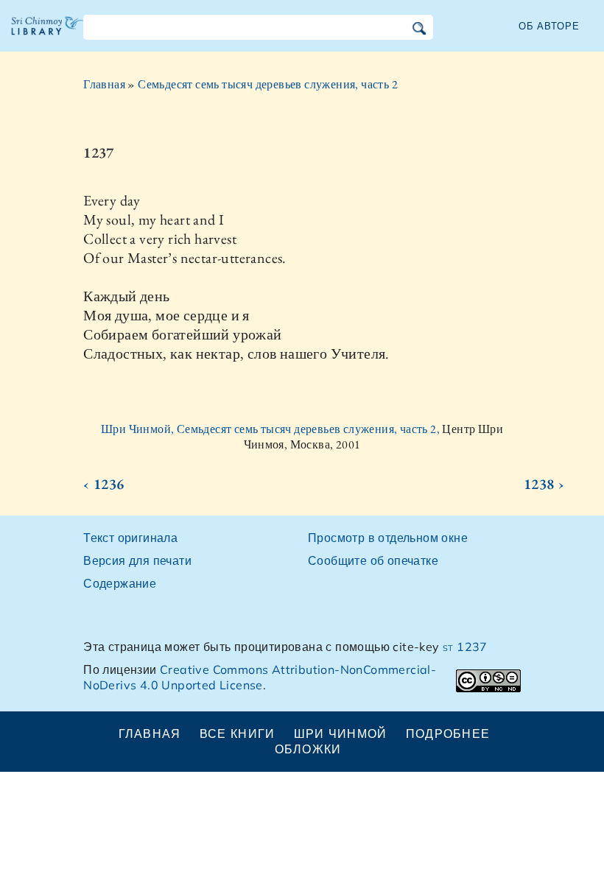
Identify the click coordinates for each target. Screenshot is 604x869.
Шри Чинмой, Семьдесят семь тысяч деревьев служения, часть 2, (271, 429)
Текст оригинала (130, 537)
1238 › (544, 483)
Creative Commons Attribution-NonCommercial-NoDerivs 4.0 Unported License (259, 677)
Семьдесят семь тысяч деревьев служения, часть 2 (268, 84)
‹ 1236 (103, 483)
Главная (104, 84)
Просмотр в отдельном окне (388, 537)
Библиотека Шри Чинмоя (48, 37)
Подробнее (448, 733)
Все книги (237, 733)
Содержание (119, 583)
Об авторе (549, 26)
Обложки (308, 749)
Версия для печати (137, 560)
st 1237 (465, 646)
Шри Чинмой (340, 733)
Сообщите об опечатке (373, 560)
